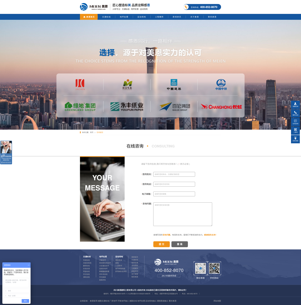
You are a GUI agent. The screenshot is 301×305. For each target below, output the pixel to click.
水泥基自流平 (104, 266)
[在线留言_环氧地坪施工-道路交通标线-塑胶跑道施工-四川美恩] (150, 20)
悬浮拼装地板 (120, 268)
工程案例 (134, 268)
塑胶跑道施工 (162, 301)
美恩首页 (134, 257)
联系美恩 (134, 277)
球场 (117, 263)
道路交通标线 (103, 301)
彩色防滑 (86, 268)
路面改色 (102, 280)
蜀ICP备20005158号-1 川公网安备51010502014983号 (130, 294)
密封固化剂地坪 (105, 263)
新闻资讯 (134, 271)
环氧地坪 (102, 260)
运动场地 (134, 265)
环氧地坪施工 (123, 301)
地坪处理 (134, 263)
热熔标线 (86, 260)
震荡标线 (86, 266)
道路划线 (133, 301)
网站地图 (217, 301)
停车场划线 (103, 274)
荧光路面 (102, 277)
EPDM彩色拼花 (121, 271)
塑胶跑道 (118, 260)
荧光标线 (86, 274)
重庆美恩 (172, 301)
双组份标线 (87, 263)
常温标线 (86, 271)
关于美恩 (134, 274)
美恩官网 (93, 301)
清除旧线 (86, 277)
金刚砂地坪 (103, 268)
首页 (91, 132)
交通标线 (134, 260)
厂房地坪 (113, 301)
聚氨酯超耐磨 (104, 271)
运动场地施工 (151, 301)
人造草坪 (118, 266)
